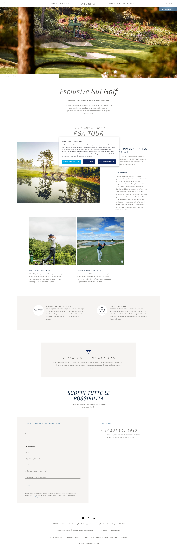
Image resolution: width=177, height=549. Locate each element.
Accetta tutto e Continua (107, 161)
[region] (89, 152)
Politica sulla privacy (35, 497)
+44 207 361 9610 (58, 524)
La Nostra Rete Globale (92, 537)
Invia (28, 485)
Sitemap (124, 537)
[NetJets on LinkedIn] (83, 518)
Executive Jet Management (83, 530)
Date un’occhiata (88, 369)
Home (8, 76)
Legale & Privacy (110, 537)
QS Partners (102, 530)
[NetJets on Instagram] (88, 518)
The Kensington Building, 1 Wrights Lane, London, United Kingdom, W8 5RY (97, 524)
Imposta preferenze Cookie (88, 543)
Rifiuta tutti (89, 161)
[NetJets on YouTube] (94, 518)
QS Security (115, 530)
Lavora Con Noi (73, 537)
